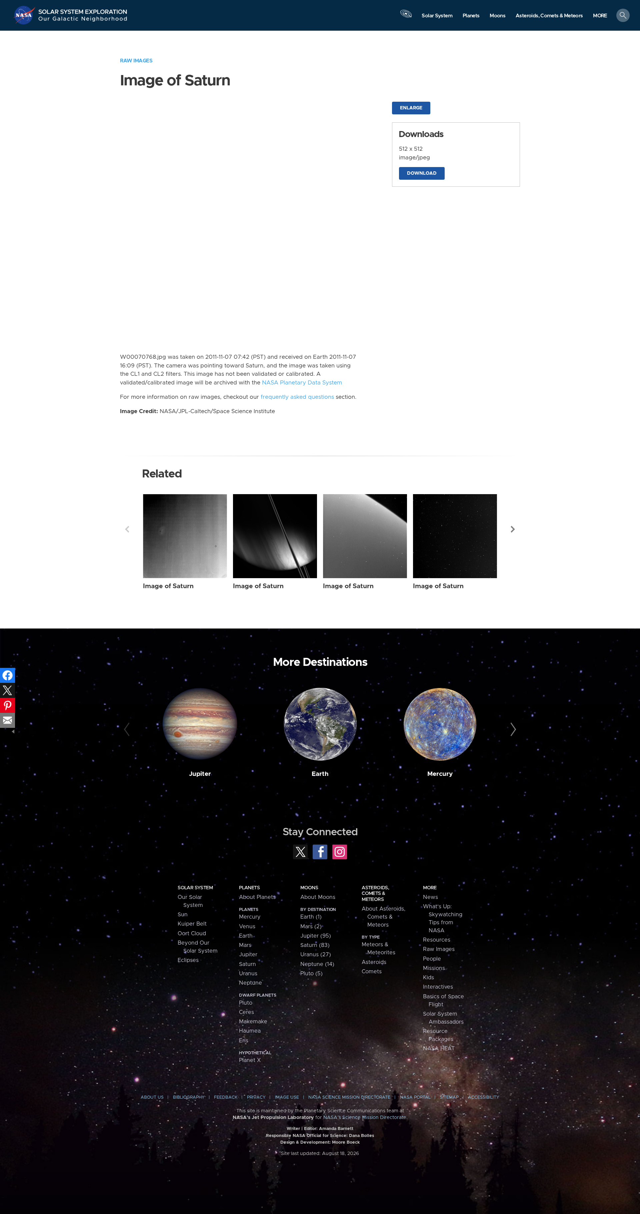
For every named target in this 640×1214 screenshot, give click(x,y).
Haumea (250, 1031)
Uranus (248, 973)
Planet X (250, 1060)
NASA (25, 15)
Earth (320, 774)
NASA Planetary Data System (302, 383)
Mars (245, 945)
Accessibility (483, 1097)
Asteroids (374, 962)
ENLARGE (411, 108)
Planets (249, 887)
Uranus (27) (315, 954)
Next (513, 529)
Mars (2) (311, 926)
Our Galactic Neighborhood (83, 20)
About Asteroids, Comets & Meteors (383, 917)
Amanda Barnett (336, 1129)
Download (422, 173)
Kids (428, 977)
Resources (436, 940)
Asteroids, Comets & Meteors (375, 893)
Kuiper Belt (192, 924)
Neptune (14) (317, 964)
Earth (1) (311, 917)
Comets (372, 971)
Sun (183, 914)
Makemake (253, 1021)
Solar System (195, 887)
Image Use (287, 1097)
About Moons (317, 897)
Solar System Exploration (83, 10)
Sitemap (449, 1097)
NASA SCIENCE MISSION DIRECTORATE (349, 1097)
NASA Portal (415, 1097)
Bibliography (189, 1097)
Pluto (245, 1003)
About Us (152, 1097)
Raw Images (136, 60)
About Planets (257, 897)
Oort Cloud (192, 933)
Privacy (256, 1097)
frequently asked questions (297, 397)
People (432, 959)
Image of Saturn (168, 586)
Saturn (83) (315, 945)
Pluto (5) (311, 973)
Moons (309, 887)
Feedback (225, 1097)
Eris (243, 1040)
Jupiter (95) (315, 936)
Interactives (438, 987)
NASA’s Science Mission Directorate (364, 1117)
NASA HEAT (439, 1048)
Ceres (246, 1012)
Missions (434, 968)
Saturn (247, 964)
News (430, 897)
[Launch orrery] (406, 17)
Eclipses (188, 960)
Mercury (440, 774)
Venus (247, 926)
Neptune (250, 983)
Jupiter (200, 774)
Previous (127, 529)
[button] (600, 16)
